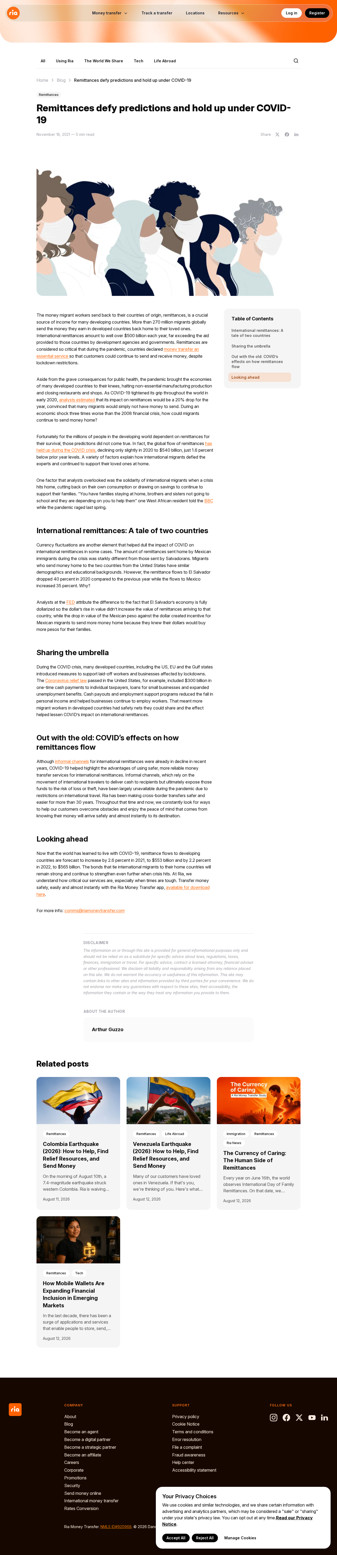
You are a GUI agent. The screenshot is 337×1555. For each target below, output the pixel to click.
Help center (183, 1462)
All (43, 61)
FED (70, 602)
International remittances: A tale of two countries (257, 333)
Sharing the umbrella (251, 346)
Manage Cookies (240, 1538)
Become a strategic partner (90, 1447)
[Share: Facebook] (287, 134)
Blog (61, 80)
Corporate (74, 1470)
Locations (195, 13)
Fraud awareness (188, 1455)
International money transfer (91, 1500)
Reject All (205, 1538)
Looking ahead (245, 377)
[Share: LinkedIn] (296, 134)
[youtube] (312, 1417)
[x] (299, 1417)
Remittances (49, 95)
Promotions (75, 1477)
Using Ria (65, 61)
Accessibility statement (194, 1470)
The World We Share (103, 61)
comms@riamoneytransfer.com (94, 910)
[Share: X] (277, 134)
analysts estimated (77, 399)
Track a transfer (156, 13)
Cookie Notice (186, 1424)
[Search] (296, 61)
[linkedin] (324, 1417)
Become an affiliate (82, 1455)
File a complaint (187, 1447)
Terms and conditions (192, 1431)
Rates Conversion (81, 1508)
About (70, 1416)
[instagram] (273, 1417)
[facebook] (286, 1417)
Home (42, 80)
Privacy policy (185, 1416)
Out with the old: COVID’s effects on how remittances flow (257, 361)
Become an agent (81, 1431)
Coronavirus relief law (66, 680)
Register (317, 13)
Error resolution (186, 1439)
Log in (291, 13)
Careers (71, 1462)
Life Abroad (165, 61)
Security (72, 1485)
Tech (138, 61)
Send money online (82, 1493)
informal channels (72, 761)
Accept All (176, 1538)
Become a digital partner (87, 1439)
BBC (208, 500)
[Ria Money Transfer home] (13, 13)
